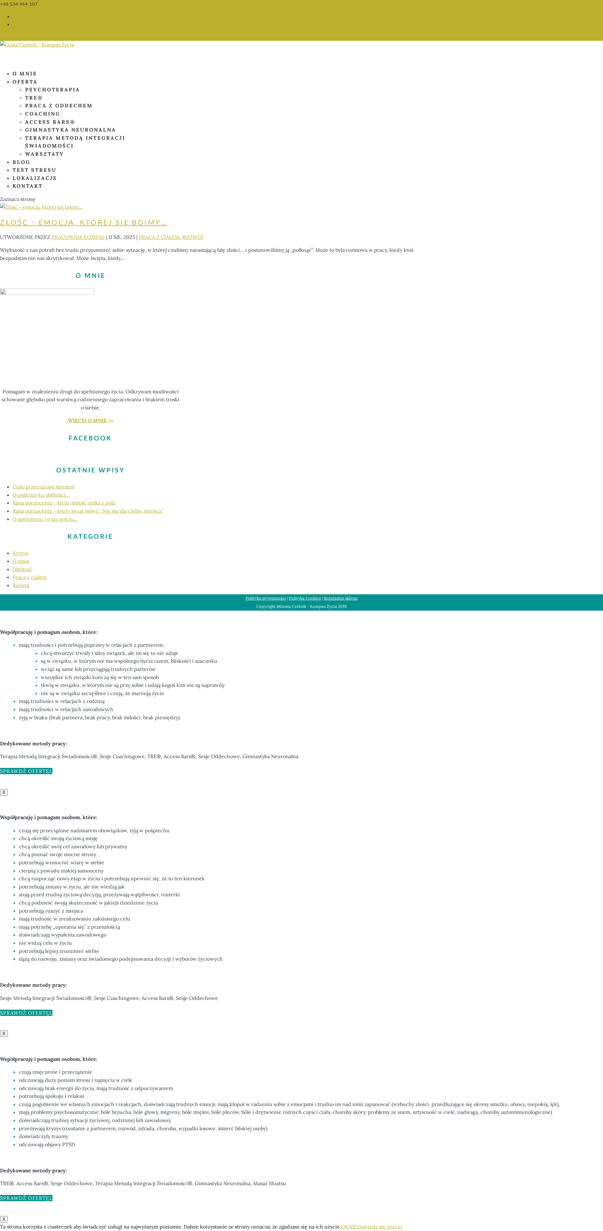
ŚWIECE (22, 24)
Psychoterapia (52, 89)
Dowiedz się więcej (379, 1226)
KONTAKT (28, 186)
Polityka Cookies (305, 598)
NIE (353, 1226)
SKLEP (20, 16)
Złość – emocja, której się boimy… (83, 222)
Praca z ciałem (159, 237)
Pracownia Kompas (78, 237)
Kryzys (20, 553)
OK (345, 1226)
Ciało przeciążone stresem (43, 486)
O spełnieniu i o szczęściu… (45, 519)
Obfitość (22, 569)
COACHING (42, 114)
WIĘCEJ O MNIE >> (90, 420)
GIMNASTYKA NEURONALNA (70, 130)
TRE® (34, 97)
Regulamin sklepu (341, 598)
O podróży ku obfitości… (41, 495)
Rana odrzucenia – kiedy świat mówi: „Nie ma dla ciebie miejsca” (88, 511)
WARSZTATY (44, 154)
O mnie (21, 561)
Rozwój (193, 237)
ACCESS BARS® (50, 122)
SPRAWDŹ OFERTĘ (24, 771)
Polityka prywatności (266, 598)
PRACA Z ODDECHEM (59, 105)
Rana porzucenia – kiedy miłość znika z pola (64, 502)
